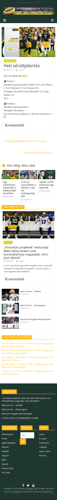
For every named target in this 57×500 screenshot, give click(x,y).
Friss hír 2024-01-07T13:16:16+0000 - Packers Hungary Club (27, 371)
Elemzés (8, 242)
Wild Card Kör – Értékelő (30, 291)
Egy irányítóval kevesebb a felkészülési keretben (9, 187)
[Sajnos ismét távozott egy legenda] (46, 171)
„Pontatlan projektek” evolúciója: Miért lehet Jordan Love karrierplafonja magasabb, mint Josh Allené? (26, 252)
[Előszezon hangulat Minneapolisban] (10, 318)
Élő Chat (42, 455)
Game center (44, 451)
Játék (4, 460)
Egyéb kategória (9, 443)
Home (41, 434)
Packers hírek (10, 61)
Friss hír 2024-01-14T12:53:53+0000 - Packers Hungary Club (27, 364)
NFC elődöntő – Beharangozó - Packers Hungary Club (25, 357)
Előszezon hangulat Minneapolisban (35, 319)
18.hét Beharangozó (10, 374)
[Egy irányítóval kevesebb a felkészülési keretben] (10, 171)
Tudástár (43, 447)
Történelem (44, 443)
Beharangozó (7, 434)
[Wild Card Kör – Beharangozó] (10, 304)
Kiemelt (5, 464)
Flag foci (5, 455)
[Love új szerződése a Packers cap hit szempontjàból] (28, 171)
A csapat (43, 438)
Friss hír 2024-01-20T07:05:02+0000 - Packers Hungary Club (27, 350)
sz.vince (21, 70)
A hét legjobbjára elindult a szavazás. (24, 141)
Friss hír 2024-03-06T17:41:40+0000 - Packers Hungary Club (27, 343)
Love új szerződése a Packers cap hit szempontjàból (28, 189)
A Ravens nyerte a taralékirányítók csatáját (20, 418)
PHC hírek (6, 472)
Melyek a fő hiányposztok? (13, 346)
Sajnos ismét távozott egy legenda (46, 184)
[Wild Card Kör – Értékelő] (10, 290)
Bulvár (4, 438)
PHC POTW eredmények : (39, 152)
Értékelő (5, 451)
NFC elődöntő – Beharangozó (14, 353)
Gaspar (21, 261)
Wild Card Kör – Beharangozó (33, 305)
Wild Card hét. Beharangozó (14, 367)
